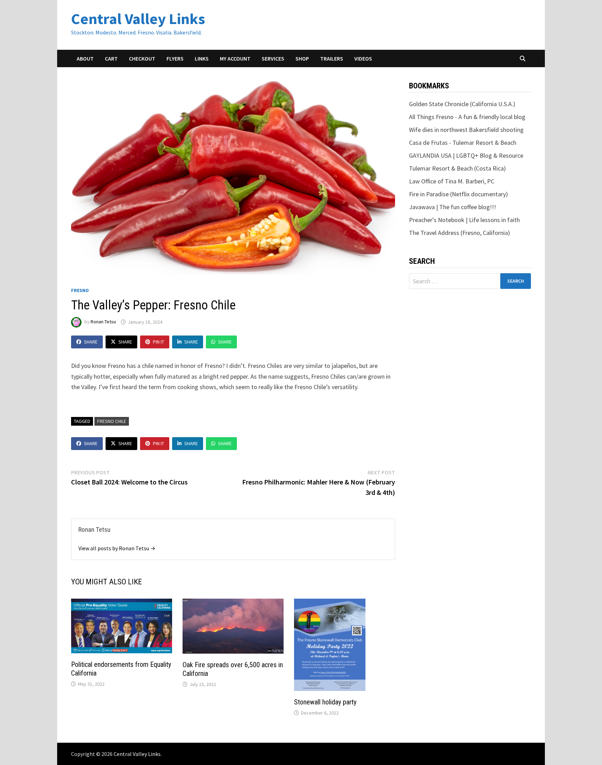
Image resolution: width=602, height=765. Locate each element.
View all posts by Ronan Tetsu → (116, 548)
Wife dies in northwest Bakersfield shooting (466, 130)
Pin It (158, 342)
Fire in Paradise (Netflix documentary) (458, 194)
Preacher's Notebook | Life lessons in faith (464, 220)
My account (235, 58)
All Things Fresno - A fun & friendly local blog (467, 117)
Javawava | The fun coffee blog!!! (452, 207)
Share (91, 342)
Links (202, 58)
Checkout (142, 58)
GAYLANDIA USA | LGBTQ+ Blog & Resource (466, 155)
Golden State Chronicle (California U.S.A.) (462, 104)
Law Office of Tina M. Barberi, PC (451, 181)
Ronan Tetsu (103, 322)
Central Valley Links (138, 18)
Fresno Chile (111, 421)
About (85, 58)
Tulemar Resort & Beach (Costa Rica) (457, 168)
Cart (111, 58)
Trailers (331, 58)
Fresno (80, 290)
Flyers (175, 58)
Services (273, 58)
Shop (302, 58)
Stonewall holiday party (325, 702)
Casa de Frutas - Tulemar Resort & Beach (462, 143)
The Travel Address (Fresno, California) (459, 233)
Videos (363, 58)
